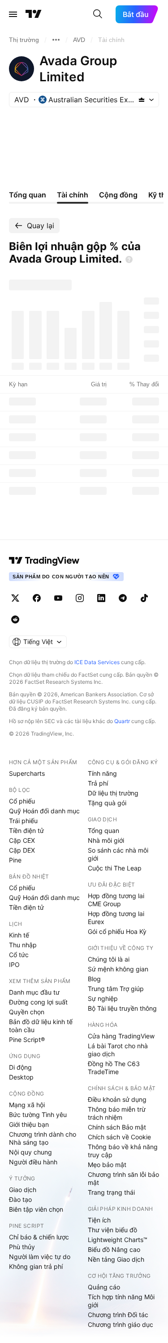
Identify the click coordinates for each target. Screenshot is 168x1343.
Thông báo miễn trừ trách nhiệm (117, 1113)
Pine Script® (27, 1039)
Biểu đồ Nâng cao (114, 1249)
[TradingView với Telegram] (122, 598)
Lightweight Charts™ (117, 1239)
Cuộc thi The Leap (115, 868)
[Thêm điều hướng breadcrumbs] (56, 40)
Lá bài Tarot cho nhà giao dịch (118, 1050)
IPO (14, 964)
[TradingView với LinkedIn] (101, 598)
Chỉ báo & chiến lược (39, 1237)
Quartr (122, 721)
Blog (94, 979)
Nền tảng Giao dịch (116, 1259)
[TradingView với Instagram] (79, 598)
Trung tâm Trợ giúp (116, 988)
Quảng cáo (104, 1287)
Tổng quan (103, 830)
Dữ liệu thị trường (113, 793)
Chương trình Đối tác (118, 1314)
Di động (20, 1067)
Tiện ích (99, 1220)
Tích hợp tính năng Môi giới (121, 1301)
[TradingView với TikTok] (144, 598)
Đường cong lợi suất (38, 1002)
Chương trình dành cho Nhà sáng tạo (42, 1138)
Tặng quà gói (107, 803)
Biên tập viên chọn (36, 1209)
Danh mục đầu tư (34, 992)
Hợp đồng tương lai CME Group (116, 900)
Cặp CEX (22, 840)
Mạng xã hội (27, 1105)
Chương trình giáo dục (120, 1324)
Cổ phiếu (22, 801)
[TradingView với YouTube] (58, 598)
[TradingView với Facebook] (36, 598)
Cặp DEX (22, 850)
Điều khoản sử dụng (117, 1099)
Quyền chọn (26, 1012)
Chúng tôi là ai (108, 959)
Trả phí (98, 783)
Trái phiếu (23, 820)
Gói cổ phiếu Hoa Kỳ (117, 931)
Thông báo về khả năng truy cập (123, 1151)
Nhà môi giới (106, 840)
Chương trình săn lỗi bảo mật (123, 1178)
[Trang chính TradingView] (34, 14)
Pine (15, 860)
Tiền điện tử (26, 830)
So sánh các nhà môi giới (118, 854)
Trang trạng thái (111, 1192)
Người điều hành (33, 1162)
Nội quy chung (30, 1152)
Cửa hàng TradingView (121, 1036)
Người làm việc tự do (39, 1256)
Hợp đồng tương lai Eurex (116, 917)
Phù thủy (22, 1247)
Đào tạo (20, 1199)
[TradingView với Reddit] (15, 619)
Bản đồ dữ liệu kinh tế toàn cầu (41, 1025)
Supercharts (27, 773)
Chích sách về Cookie (119, 1137)
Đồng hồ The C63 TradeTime (114, 1067)
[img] (142, 100)
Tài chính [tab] (72, 194)
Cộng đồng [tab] (118, 194)
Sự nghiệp (103, 998)
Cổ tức (19, 954)
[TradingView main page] (44, 560)
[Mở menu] (13, 14)
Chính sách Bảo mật (117, 1127)
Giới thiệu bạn (29, 1124)
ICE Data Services (97, 662)
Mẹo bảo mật (107, 1164)
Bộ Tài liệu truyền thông (122, 1008)
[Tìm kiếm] (98, 14)
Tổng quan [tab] (27, 194)
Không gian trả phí (36, 1266)
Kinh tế (19, 935)
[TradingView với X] (15, 598)
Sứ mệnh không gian (118, 969)
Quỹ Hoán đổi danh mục (44, 811)
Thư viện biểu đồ (112, 1230)
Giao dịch (22, 1189)
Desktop (21, 1077)
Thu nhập (23, 945)
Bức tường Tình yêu (38, 1114)
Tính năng (102, 773)
